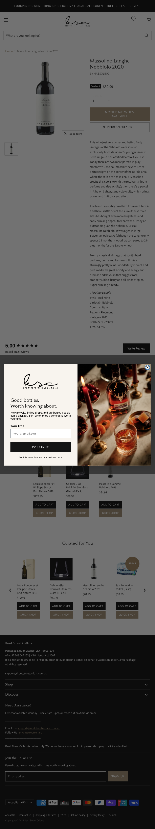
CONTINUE (40, 447)
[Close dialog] (147, 367)
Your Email (18, 426)
